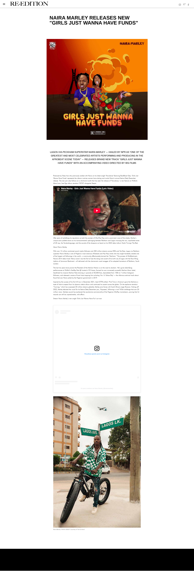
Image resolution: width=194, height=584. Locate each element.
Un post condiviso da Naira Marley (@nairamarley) (97, 388)
